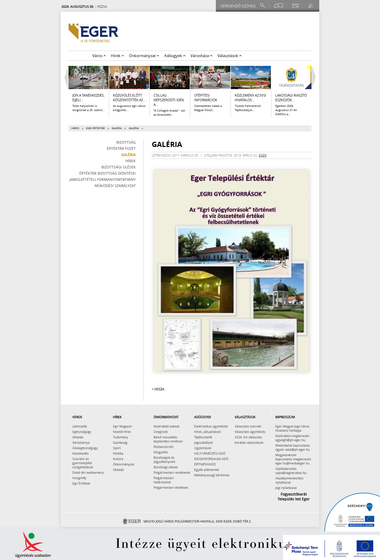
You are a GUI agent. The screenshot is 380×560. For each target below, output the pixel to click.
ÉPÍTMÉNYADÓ (205, 464)
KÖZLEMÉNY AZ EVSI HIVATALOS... (250, 97)
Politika (118, 453)
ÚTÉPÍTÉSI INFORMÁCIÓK (205, 97)
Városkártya (81, 442)
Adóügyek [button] (173, 55)
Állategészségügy (85, 448)
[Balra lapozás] (65, 77)
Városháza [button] (200, 55)
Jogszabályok (203, 442)
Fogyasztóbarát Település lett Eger (294, 496)
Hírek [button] (116, 55)
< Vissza (158, 389)
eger (263, 155)
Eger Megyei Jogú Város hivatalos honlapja (292, 428)
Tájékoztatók (203, 437)
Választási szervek (248, 426)
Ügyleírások (202, 448)
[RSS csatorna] (311, 5)
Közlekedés (80, 453)
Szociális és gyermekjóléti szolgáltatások (82, 463)
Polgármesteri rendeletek (172, 472)
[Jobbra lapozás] (315, 77)
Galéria (117, 128)
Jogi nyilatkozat (286, 488)
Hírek (130, 160)
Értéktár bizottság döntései (107, 173)
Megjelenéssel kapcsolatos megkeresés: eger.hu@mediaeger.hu (293, 459)
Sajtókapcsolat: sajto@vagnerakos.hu (290, 470)
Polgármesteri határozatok (164, 480)
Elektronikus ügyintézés (211, 426)
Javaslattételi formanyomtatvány (103, 179)
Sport (117, 448)
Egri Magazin (122, 426)
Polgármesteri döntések (171, 487)
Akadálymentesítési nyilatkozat (289, 480)
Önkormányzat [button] (143, 55)
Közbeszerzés (163, 447)
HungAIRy (79, 478)
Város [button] (97, 55)
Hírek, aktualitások (207, 432)
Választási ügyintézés (250, 432)
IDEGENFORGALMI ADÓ (211, 459)
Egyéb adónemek (206, 470)
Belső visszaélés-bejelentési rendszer (168, 439)
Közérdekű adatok (166, 426)
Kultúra (118, 459)
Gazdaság (120, 442)
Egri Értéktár (95, 128)
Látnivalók (79, 426)
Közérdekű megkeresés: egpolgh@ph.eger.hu (292, 438)
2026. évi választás (248, 437)
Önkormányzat (123, 464)
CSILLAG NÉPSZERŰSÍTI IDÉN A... (169, 100)
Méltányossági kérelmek (211, 475)
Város (75, 128)
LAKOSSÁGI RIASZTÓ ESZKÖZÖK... (291, 97)
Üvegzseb (161, 432)
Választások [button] (228, 55)
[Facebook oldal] (278, 5)
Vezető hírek (122, 432)
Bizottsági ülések (118, 167)
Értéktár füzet (121, 148)
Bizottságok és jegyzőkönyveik (164, 459)
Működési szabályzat (115, 185)
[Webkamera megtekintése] (295, 5)
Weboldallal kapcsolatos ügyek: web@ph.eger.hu (292, 447)
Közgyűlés (161, 452)
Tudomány (120, 437)
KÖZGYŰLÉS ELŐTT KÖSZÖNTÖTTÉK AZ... (129, 97)
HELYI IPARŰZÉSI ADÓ (209, 453)
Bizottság (126, 142)
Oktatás (77, 437)
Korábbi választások (249, 442)
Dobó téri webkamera (88, 472)
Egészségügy (81, 432)
